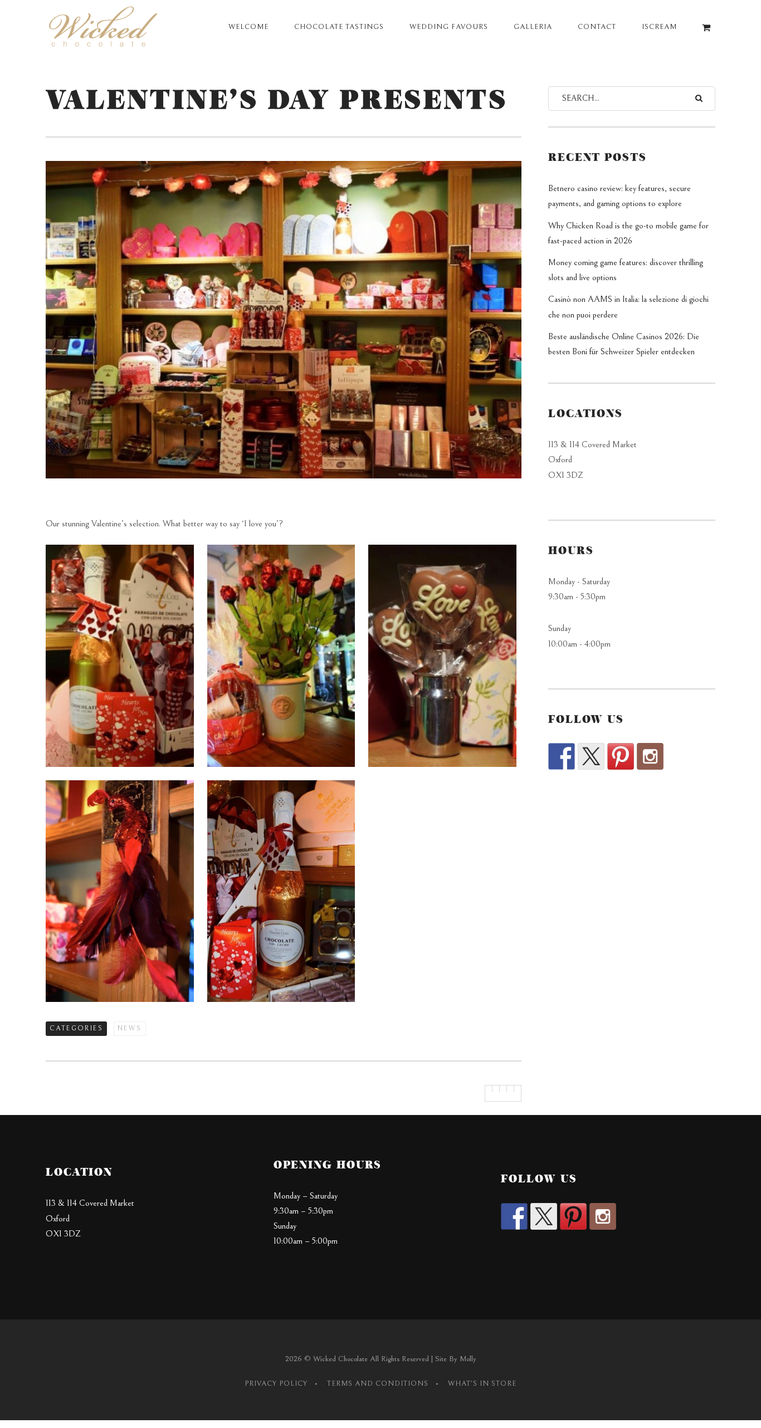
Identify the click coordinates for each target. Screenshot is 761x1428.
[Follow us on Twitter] (591, 756)
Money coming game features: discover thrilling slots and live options (625, 269)
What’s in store (482, 1384)
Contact (597, 27)
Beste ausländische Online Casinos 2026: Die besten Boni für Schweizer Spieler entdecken (623, 343)
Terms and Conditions (377, 1384)
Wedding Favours (448, 27)
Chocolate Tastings (339, 27)
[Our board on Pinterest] (620, 756)
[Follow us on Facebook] (561, 756)
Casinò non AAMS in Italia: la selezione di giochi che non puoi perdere (628, 306)
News (130, 1028)
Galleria (533, 27)
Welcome (248, 27)
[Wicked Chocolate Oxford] (105, 27)
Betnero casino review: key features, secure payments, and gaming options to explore (619, 195)
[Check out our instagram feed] (650, 756)
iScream (659, 27)
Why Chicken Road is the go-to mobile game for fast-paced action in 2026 (628, 233)
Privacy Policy (276, 1384)
